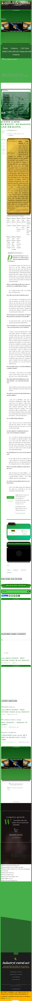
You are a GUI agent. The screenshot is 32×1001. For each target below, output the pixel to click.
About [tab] (10, 497)
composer (15, 570)
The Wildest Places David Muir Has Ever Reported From (18, 934)
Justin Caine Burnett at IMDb (13, 533)
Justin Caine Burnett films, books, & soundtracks (24, 533)
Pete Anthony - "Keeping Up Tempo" (14, 724)
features (9, 572)
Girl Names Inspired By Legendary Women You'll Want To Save (6, 950)
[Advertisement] (16, 27)
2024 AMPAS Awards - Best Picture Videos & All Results (15, 659)
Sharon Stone (16, 835)
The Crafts (16, 979)
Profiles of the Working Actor (9, 742)
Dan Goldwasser (18, 253)
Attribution (16, 989)
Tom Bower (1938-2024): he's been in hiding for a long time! (14, 737)
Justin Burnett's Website (20, 513)
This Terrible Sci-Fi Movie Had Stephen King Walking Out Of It (6, 934)
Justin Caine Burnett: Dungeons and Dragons (15, 75)
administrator (12, 130)
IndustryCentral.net (16, 962)
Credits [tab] (10, 501)
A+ (3, 11)
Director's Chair (16, 974)
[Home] (16, 958)
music (8, 570)
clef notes (23, 570)
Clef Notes (9, 133)
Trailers (6, 652)
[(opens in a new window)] (8, 113)
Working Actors (16, 971)
